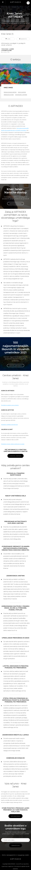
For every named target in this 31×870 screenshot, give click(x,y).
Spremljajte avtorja (9, 94)
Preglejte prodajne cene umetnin (10, 405)
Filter (8, 38)
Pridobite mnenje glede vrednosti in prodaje (12, 444)
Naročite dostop (15, 203)
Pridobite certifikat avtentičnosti (9, 424)
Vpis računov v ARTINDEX (21, 94)
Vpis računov (15, 816)
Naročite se (16, 845)
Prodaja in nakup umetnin (10, 92)
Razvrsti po (23, 38)
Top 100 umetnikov (15, 365)
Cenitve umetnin (22, 92)
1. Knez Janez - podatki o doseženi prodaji (7, 49)
